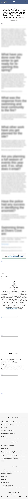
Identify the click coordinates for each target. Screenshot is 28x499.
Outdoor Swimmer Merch (7, 424)
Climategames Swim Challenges (9, 458)
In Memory (4, 436)
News (3, 273)
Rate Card (4, 479)
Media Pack (4, 476)
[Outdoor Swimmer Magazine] (5, 2)
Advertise (3, 470)
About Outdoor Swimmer (7, 421)
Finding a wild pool (7, 365)
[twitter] (7, 496)
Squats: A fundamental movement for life (13, 367)
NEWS (14, 8)
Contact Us (4, 427)
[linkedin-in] (26, 496)
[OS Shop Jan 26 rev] (9, 342)
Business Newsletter (6, 473)
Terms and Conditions (7, 485)
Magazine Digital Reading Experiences (11, 455)
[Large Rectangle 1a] (9, 400)
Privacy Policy (5, 482)
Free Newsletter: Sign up (7, 445)
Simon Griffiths (6, 276)
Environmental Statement (8, 433)
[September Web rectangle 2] (9, 323)
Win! (2, 461)
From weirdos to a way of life (10, 363)
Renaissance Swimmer (12, 308)
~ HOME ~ (13, 494)
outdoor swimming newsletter (15, 256)
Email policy (4, 448)
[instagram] (13, 496)
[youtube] (20, 496)
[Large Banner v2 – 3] (14, 265)
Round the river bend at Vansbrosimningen (12, 368)
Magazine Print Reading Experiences (11, 452)
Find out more (5, 244)
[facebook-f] (1, 496)
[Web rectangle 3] (9, 381)
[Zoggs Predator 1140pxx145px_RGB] (14, 24)
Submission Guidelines (7, 430)
